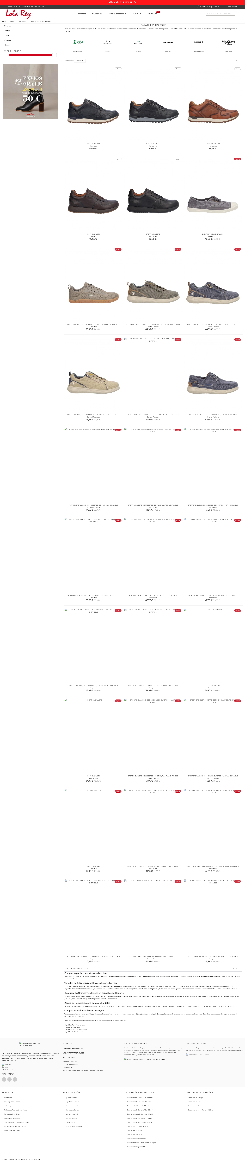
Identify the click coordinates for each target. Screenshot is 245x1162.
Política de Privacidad (12, 1118)
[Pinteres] (9, 1079)
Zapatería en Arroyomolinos (137, 1130)
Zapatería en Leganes (134, 1134)
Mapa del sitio (70, 1122)
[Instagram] (15, 1079)
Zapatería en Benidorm (196, 1106)
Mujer (82, 13)
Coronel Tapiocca (198, 51)
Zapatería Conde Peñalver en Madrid (140, 1114)
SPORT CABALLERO (93, 144)
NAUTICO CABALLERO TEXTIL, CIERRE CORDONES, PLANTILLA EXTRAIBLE (153, 415)
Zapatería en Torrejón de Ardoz (138, 1126)
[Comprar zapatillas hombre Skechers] (168, 42)
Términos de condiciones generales (16, 1122)
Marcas (136, 13)
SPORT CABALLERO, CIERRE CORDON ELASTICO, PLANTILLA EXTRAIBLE (153, 776)
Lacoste (138, 51)
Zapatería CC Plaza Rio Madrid (138, 1106)
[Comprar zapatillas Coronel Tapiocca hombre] (198, 42)
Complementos (117, 13)
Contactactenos (71, 1118)
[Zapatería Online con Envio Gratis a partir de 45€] (30, 91)
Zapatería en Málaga (195, 1098)
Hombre (97, 13)
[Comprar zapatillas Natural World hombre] (77, 42)
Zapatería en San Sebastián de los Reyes (141, 1143)
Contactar (8, 1098)
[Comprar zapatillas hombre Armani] (107, 42)
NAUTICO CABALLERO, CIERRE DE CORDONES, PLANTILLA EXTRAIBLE (213, 415)
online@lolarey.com (70, 1064)
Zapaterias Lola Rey (72, 1102)
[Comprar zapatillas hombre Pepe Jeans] (228, 42)
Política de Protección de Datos (15, 1110)
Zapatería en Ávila (194, 1102)
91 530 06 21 (74, 1062)
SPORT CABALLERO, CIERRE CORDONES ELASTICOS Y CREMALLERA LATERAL (153, 324)
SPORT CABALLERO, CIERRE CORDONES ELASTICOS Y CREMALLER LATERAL (212, 324)
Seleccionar (79, 60)
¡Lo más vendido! (71, 1114)
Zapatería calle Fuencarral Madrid (139, 1102)
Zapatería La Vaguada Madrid (137, 1147)
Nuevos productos (72, 1110)
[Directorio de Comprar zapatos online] (8, 1067)
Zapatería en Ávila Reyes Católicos (200, 1110)
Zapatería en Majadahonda (136, 1139)
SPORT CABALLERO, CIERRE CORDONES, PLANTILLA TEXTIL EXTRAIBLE (153, 505)
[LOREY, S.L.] (18, 14)
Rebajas (153, 13)
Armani (107, 51)
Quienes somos (71, 1098)
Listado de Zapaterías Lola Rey (15, 1126)
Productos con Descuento (74, 1106)
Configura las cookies (12, 1130)
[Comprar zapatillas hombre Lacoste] (138, 42)
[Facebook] (4, 1079)
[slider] (7, 55)
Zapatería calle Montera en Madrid (139, 1122)
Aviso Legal (8, 1106)
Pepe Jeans (228, 51)
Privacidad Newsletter (12, 1114)
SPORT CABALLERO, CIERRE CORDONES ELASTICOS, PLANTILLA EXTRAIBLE (93, 595)
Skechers (168, 51)
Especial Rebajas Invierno (74, 1126)
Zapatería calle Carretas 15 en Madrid (140, 1110)
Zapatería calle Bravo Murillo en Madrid (141, 1098)
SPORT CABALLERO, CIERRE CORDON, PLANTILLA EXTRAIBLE (153, 956)
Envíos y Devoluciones (12, 1102)
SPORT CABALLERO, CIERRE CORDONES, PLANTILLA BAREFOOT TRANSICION (93, 324)
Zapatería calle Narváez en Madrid (139, 1118)
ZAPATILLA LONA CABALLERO (212, 234)
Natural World (77, 51)
